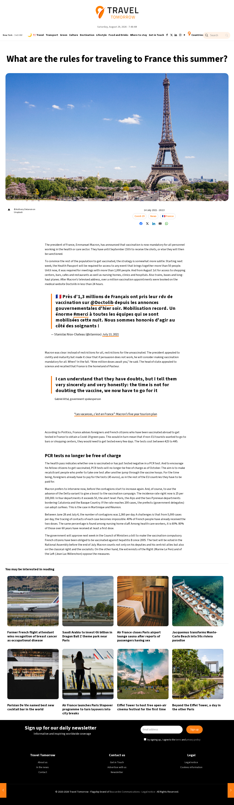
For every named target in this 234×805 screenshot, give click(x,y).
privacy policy (167, 419)
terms (152, 419)
